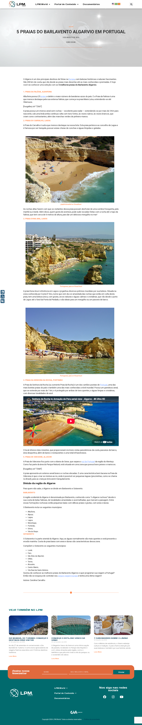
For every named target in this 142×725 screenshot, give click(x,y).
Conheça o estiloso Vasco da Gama (68, 639)
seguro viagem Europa (68, 576)
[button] (131, 4)
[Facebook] (105, 697)
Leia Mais (13, 656)
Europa (72, 79)
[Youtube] (121, 697)
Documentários (91, 4)
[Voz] (3, 297)
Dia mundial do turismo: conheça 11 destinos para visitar (28, 639)
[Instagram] (113, 697)
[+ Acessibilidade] (3, 301)
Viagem (71, 27)
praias (43, 96)
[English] (113, 4)
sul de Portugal (88, 461)
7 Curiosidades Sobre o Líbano (111, 638)
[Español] (119, 4)
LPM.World (41, 4)
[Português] (116, 4)
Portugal (103, 385)
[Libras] (3, 292)
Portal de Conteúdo (65, 4)
